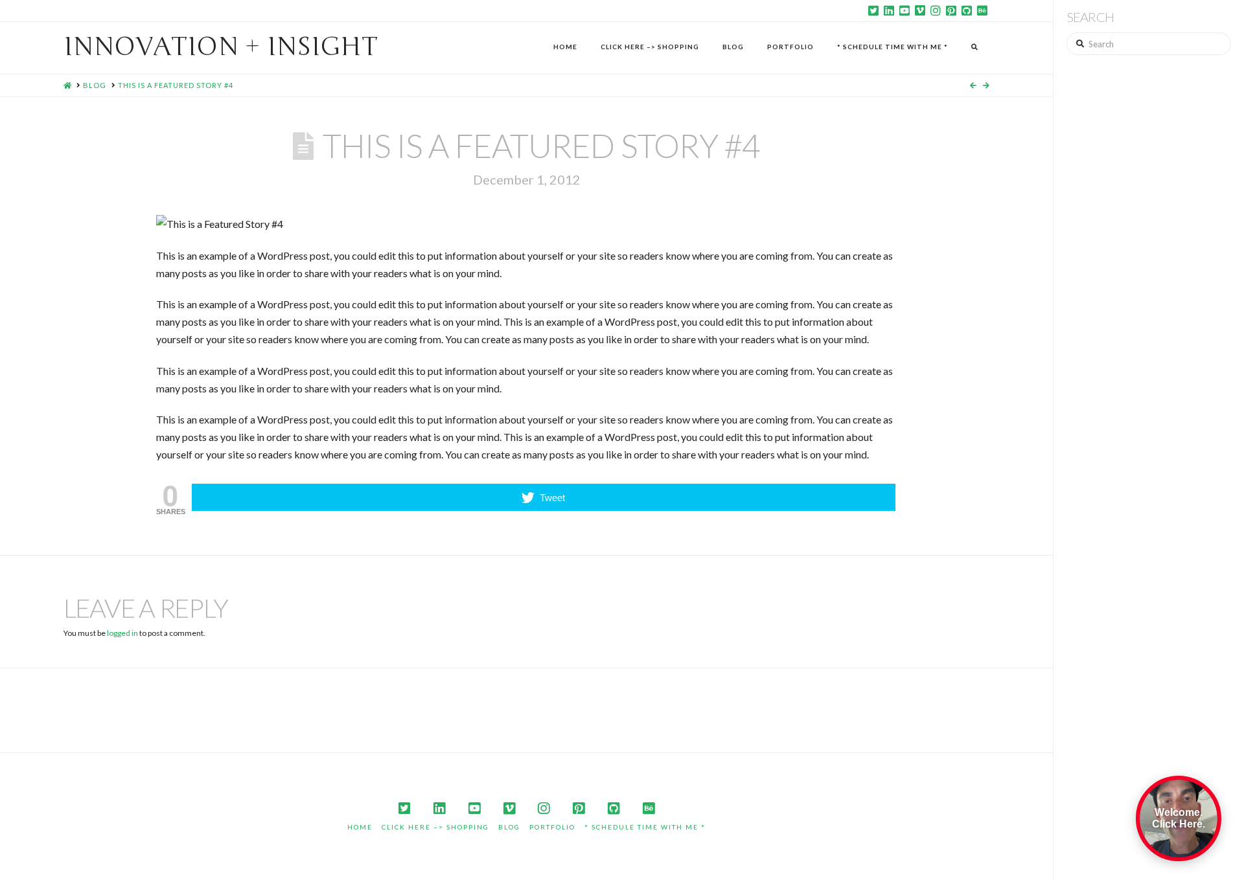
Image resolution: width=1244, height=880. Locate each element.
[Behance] (982, 10)
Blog (509, 827)
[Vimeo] (920, 10)
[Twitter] (873, 10)
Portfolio (552, 827)
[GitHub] (966, 10)
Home (360, 827)
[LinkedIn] (889, 10)
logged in (122, 633)
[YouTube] (904, 10)
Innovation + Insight (220, 47)
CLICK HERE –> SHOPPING (435, 827)
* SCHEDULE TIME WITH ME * (645, 827)
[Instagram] (935, 10)
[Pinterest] (951, 10)
